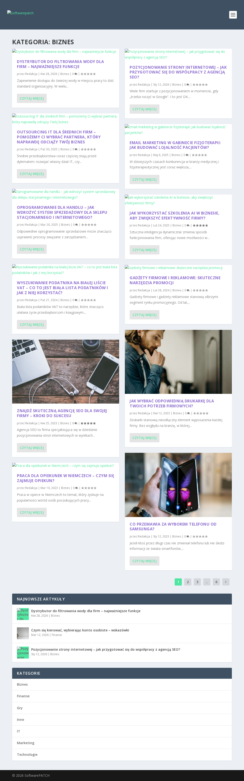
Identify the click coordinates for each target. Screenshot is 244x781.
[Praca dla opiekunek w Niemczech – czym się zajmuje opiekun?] (65, 466)
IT (18, 731)
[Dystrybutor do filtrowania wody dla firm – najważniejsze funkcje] (65, 51)
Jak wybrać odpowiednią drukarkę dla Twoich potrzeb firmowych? (172, 403)
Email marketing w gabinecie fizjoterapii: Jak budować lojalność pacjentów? (175, 145)
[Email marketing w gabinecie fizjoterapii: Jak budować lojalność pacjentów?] (178, 130)
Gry (20, 708)
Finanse (57, 635)
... (207, 582)
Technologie (27, 754)
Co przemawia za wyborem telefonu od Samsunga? (173, 527)
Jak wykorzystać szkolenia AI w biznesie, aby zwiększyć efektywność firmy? (174, 215)
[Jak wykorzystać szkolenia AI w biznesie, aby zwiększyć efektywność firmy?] (178, 200)
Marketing (25, 743)
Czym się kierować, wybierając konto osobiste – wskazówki (80, 630)
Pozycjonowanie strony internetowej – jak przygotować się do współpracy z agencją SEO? (178, 72)
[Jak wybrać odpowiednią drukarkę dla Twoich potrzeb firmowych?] (178, 362)
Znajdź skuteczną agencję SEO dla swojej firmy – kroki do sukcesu (62, 413)
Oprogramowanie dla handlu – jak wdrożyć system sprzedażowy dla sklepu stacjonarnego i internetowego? (62, 212)
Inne (20, 719)
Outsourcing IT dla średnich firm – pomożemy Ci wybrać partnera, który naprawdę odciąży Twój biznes (59, 137)
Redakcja (31, 74)
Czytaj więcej (32, 98)
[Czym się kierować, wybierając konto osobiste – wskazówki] (23, 633)
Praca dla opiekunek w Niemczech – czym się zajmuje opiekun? (65, 478)
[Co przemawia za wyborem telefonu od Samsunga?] (178, 485)
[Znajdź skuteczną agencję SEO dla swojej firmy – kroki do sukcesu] (65, 372)
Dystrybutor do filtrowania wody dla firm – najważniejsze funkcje (60, 64)
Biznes (64, 74)
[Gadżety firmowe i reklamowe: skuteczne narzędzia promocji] (178, 268)
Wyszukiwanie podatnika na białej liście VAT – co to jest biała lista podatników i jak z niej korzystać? (62, 287)
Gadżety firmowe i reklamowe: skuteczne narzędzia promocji (175, 280)
